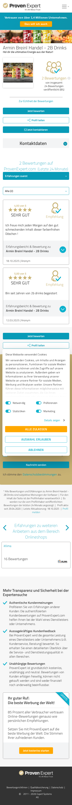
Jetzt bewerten (36, 111)
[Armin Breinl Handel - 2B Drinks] (18, 73)
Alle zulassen (36, 429)
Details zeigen (52, 420)
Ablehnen (36, 449)
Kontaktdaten (33, 143)
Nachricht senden (36, 465)
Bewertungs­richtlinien (17, 787)
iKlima (7, 546)
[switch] (38, 402)
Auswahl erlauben (36, 439)
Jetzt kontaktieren (37, 129)
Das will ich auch (36, 23)
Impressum (36, 790)
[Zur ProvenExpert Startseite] (22, 7)
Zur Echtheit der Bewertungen (36, 101)
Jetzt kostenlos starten (36, 750)
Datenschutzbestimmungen (40, 474)
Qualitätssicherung (39, 787)
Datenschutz (57, 787)
